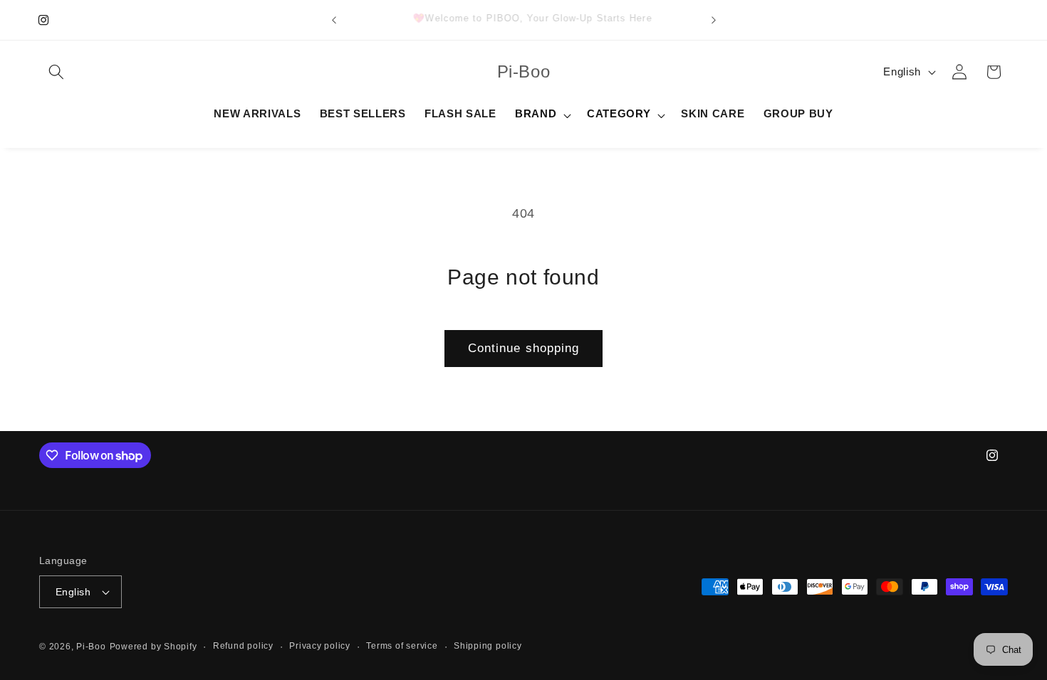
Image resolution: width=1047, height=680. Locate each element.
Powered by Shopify (153, 647)
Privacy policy (319, 646)
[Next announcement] (713, 20)
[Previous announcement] (334, 20)
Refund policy (243, 646)
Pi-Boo (91, 647)
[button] (56, 72)
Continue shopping (524, 347)
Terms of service (401, 646)
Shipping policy (488, 646)
